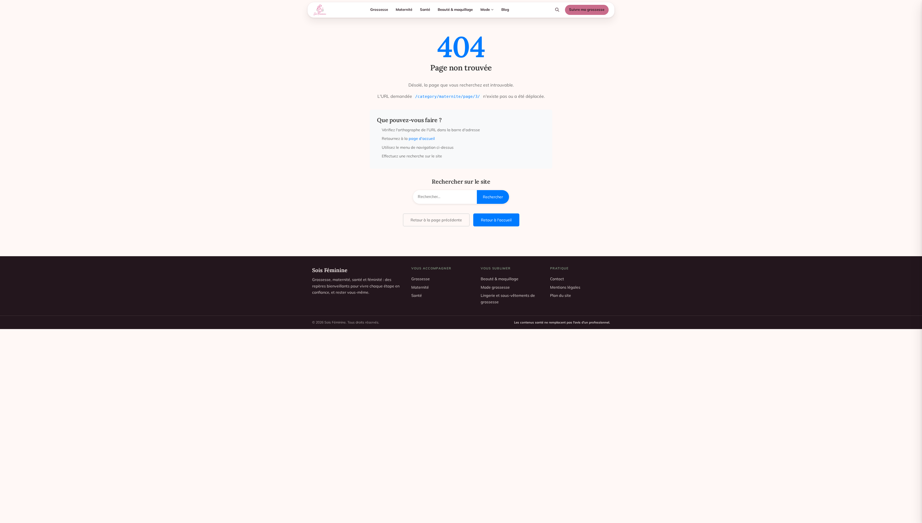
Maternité (404, 9)
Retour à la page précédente (436, 220)
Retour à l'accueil (496, 220)
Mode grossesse (495, 287)
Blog (505, 9)
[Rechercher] (557, 10)
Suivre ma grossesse (586, 9)
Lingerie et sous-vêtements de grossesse (508, 298)
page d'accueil (422, 138)
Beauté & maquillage (455, 9)
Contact (557, 278)
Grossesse (379, 9)
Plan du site (560, 295)
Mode (485, 9)
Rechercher (493, 196)
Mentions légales (565, 287)
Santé (425, 9)
